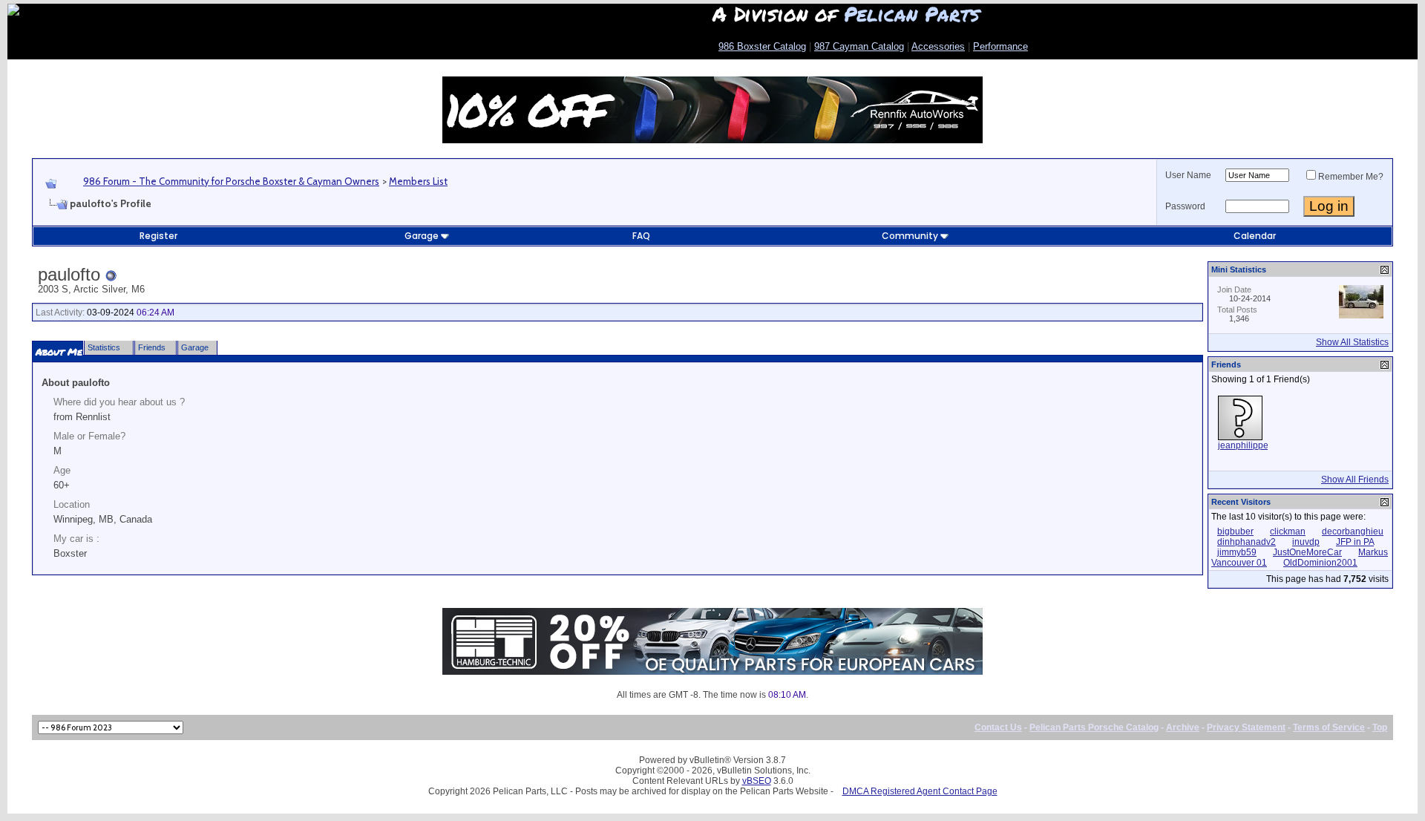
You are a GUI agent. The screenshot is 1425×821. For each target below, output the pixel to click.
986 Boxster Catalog (762, 46)
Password (1185, 206)
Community (910, 235)
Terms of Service (1329, 727)
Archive (1182, 727)
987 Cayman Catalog (859, 46)
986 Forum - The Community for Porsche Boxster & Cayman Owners (231, 181)
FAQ (641, 235)
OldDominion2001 (1320, 562)
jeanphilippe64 (1248, 445)
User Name (1188, 175)
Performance (1000, 46)
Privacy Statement (1246, 727)
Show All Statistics (1352, 342)
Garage (421, 235)
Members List (418, 181)
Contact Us (998, 727)
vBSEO (756, 781)
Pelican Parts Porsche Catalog (1094, 727)
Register (158, 235)
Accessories (938, 46)
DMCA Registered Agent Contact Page (920, 791)
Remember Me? (1350, 176)
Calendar (1255, 235)
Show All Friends (1355, 479)
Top (1379, 727)
